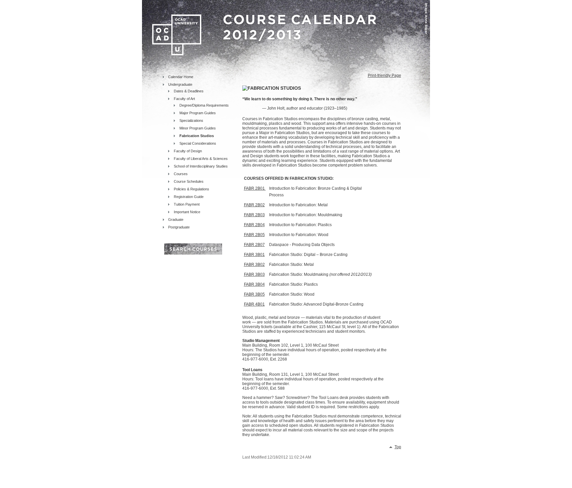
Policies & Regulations (191, 189)
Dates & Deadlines (189, 91)
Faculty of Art (184, 99)
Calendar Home (180, 77)
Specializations (191, 120)
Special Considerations (197, 143)
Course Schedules (189, 181)
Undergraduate (180, 84)
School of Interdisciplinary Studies (201, 166)
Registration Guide (189, 197)
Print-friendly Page (384, 75)
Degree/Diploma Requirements (204, 105)
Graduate (175, 219)
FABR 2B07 (254, 244)
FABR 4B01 (254, 304)
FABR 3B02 (254, 264)
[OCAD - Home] (173, 26)
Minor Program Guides (197, 128)
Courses (181, 174)
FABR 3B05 (254, 294)
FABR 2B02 (254, 205)
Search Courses (193, 249)
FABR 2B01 (255, 188)
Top (398, 447)
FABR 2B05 (254, 234)
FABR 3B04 (254, 284)
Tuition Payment (187, 204)
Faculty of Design (188, 151)
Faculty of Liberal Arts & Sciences (201, 159)
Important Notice (187, 212)
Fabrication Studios (196, 136)
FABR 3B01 (254, 254)
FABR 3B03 (254, 274)
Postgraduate (179, 227)
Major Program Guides (197, 113)
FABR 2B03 (254, 215)
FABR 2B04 (254, 224)
